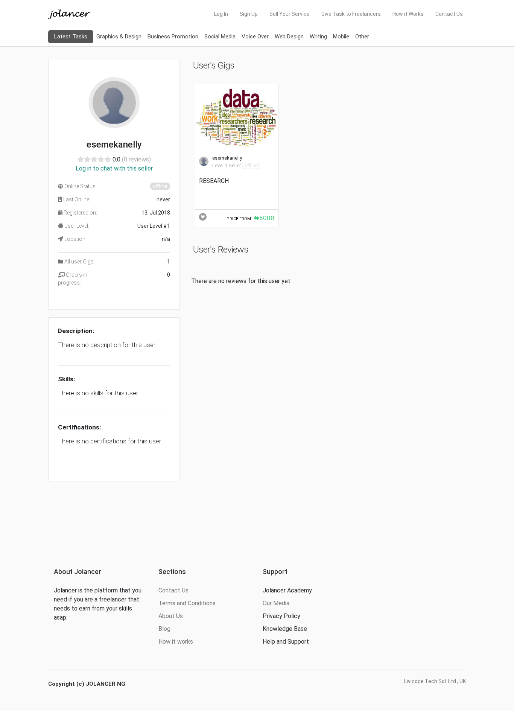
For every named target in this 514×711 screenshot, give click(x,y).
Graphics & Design (118, 36)
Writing (318, 36)
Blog (164, 628)
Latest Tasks (70, 36)
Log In (221, 14)
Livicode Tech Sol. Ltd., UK (435, 681)
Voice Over (255, 36)
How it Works (408, 14)
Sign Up (249, 14)
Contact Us (449, 14)
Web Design (289, 36)
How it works (175, 641)
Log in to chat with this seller (114, 168)
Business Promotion (173, 36)
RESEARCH (214, 180)
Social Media (220, 36)
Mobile (341, 36)
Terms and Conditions (187, 603)
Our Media (276, 603)
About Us (170, 616)
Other (362, 36)
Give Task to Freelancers (351, 14)
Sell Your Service (289, 14)
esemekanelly (227, 158)
